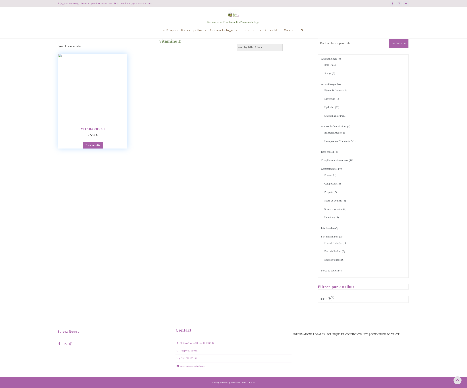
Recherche (398, 43)
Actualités (273, 30)
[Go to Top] (458, 380)
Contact (290, 30)
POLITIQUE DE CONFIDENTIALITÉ (347, 334)
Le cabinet (249, 30)
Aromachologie (222, 30)
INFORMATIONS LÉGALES (309, 334)
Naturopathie (192, 30)
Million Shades (248, 382)
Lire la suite (93, 145)
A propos (170, 30)
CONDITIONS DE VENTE (385, 334)
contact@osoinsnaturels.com (192, 366)
